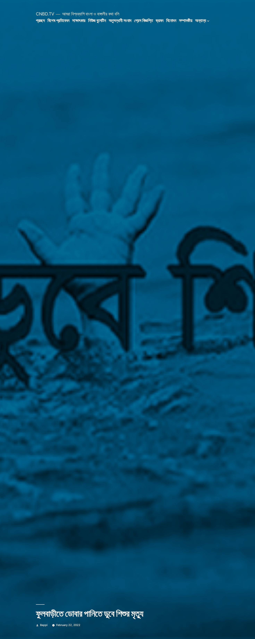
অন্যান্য (200, 20)
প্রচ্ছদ (40, 20)
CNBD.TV (45, 13)
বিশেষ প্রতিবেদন (58, 20)
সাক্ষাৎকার (78, 20)
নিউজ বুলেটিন (97, 20)
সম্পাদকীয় (185, 20)
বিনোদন (171, 20)
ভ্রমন (159, 20)
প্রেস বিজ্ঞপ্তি (143, 20)
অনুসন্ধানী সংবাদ (120, 20)
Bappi (44, 625)
